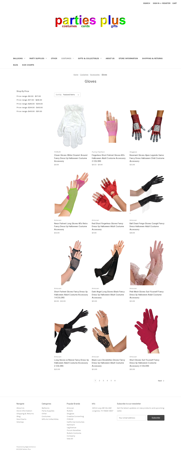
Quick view (71, 121)
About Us (110, 58)
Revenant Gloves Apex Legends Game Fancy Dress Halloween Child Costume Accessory (147, 158)
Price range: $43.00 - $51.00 (29, 111)
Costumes (66, 58)
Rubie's (70, 411)
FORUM (70, 419)
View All (70, 439)
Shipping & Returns (152, 58)
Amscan (70, 408)
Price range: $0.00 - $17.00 (29, 96)
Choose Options (109, 131)
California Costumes (75, 422)
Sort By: (59, 95)
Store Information (128, 58)
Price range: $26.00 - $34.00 (30, 104)
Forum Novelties (74, 430)
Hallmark (71, 425)
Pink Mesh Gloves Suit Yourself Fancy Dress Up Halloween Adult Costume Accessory (147, 294)
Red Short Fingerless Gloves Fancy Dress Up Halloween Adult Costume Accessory (108, 226)
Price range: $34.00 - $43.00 (30, 107)
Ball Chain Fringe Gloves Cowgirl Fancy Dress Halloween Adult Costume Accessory (147, 226)
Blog (15, 65)
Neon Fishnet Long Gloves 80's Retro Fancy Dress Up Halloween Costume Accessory (71, 226)
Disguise (70, 413)
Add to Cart (71, 131)
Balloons (18, 58)
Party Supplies (36, 58)
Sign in (156, 3)
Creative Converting (75, 416)
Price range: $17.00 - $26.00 (29, 100)
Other (54, 58)
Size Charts (28, 65)
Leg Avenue (71, 427)
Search (146, 3)
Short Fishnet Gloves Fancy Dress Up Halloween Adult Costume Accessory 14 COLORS (71, 294)
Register (166, 3)
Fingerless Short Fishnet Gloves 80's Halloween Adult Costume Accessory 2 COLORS (108, 158)
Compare (70, 126)
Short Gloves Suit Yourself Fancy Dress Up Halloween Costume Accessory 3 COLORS (144, 363)
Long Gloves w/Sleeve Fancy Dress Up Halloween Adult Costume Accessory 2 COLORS (71, 363)
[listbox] (71, 95)
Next (160, 381)
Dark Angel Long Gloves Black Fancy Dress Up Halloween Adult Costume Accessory (108, 294)
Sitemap (20, 422)
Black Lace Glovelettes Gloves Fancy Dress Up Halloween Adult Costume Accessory (108, 363)
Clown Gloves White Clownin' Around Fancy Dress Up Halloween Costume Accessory (70, 158)
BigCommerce (30, 447)
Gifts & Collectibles (88, 58)
